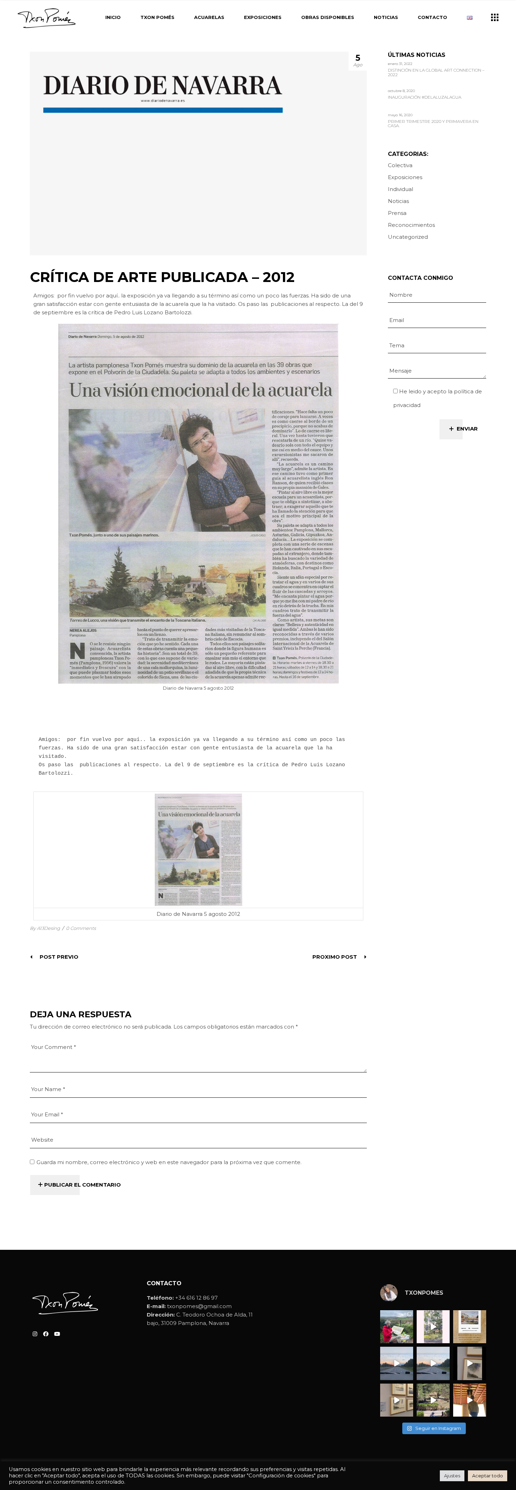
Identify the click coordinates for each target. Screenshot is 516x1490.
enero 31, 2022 (400, 63)
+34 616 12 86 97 (196, 1297)
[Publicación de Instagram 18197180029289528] (396, 1363)
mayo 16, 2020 (400, 115)
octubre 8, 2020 (401, 90)
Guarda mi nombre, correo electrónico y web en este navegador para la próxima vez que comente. (169, 1162)
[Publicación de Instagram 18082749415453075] (469, 1400)
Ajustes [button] (452, 1475)
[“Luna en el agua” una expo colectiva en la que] (469, 1363)
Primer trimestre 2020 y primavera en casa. (433, 123)
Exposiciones (405, 177)
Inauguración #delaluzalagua (424, 97)
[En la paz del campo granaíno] (433, 1400)
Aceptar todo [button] (487, 1475)
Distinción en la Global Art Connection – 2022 (436, 72)
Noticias (398, 201)
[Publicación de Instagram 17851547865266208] (433, 1363)
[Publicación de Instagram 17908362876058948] (433, 1326)
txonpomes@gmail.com (199, 1306)
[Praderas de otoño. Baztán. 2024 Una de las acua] (396, 1326)
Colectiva (400, 165)
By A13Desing (45, 928)
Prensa (397, 213)
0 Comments (81, 928)
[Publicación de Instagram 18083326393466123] (396, 1400)
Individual (400, 189)
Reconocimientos (411, 225)
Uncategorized (408, 237)
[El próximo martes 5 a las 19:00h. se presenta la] (469, 1326)
